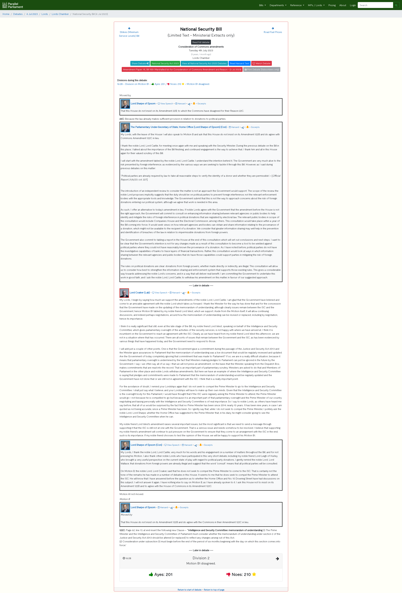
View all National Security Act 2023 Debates (204, 63)
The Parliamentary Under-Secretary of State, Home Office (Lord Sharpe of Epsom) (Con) (179, 126)
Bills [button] (261, 5)
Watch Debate (262, 63)
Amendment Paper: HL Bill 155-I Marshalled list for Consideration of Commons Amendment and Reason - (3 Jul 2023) (182, 69)
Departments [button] (277, 5)
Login (353, 5)
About (342, 5)
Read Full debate (201, 42)
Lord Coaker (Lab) (140, 292)
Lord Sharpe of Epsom (143, 103)
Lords (44, 14)
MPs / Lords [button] (315, 5)
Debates (18, 14)
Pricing (332, 5)
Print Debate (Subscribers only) (263, 69)
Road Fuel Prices (273, 32)
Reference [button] (296, 5)
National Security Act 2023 (165, 63)
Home (6, 14)
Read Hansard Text (239, 63)
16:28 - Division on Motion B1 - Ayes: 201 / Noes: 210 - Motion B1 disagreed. (163, 83)
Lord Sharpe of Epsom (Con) (146, 444)
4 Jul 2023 (32, 14)
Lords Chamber (60, 14)
